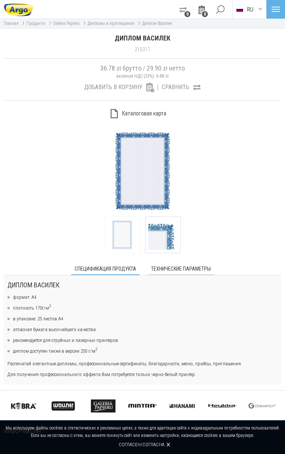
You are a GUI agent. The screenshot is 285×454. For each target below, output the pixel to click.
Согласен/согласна (141, 444)
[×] (220, 9)
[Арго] (18, 9)
